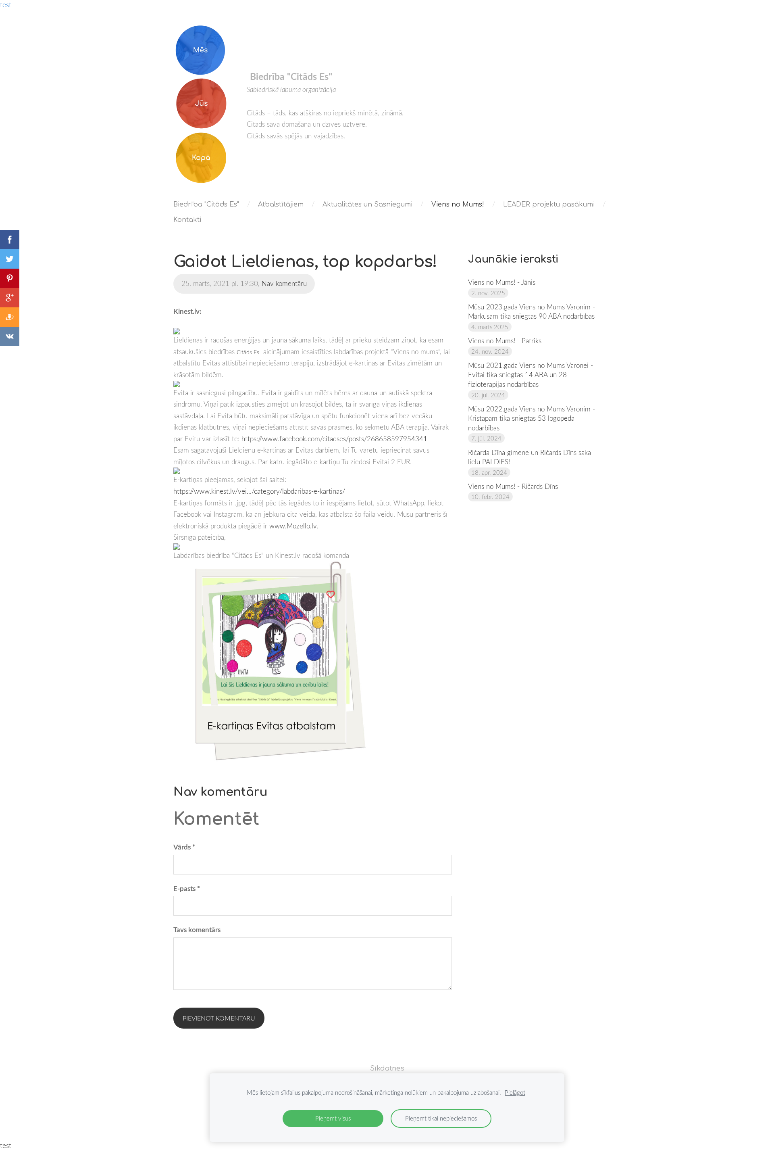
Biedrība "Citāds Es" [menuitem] (206, 204)
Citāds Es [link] (248, 352)
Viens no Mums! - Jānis (501, 282)
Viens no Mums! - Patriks (504, 340)
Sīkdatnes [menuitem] (387, 1068)
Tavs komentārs (197, 929)
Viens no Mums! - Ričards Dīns (513, 486)
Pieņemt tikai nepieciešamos (441, 1118)
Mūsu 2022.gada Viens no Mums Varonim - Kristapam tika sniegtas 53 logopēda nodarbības (531, 418)
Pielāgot (515, 1092)
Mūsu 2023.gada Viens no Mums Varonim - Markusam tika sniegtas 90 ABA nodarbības (531, 311)
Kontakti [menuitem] (187, 219)
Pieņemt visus (333, 1118)
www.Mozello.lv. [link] (293, 525)
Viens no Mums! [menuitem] (457, 204)
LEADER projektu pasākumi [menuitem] (549, 204)
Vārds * (184, 847)
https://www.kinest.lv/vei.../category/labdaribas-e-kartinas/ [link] (259, 491)
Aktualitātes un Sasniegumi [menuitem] (367, 204)
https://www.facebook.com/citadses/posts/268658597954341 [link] (334, 438)
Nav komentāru (284, 283)
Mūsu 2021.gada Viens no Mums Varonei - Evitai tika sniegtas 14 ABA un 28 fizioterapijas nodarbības (530, 375)
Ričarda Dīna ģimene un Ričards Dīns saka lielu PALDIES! (529, 457)
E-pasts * (186, 888)
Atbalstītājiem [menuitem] (281, 204)
